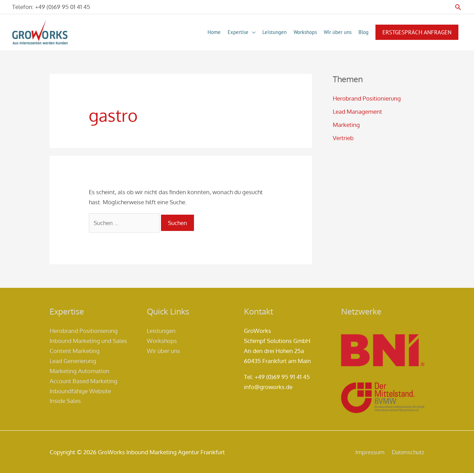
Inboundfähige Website (80, 391)
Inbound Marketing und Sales (88, 340)
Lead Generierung (73, 360)
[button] (458, 7)
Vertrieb (343, 137)
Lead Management (357, 111)
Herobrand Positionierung (367, 98)
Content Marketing (75, 350)
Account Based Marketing (83, 381)
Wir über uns (163, 350)
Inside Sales (65, 400)
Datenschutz (408, 452)
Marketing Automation (79, 371)
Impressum (369, 452)
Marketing (346, 124)
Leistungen (161, 330)
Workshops (162, 340)
